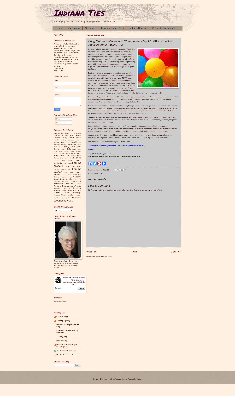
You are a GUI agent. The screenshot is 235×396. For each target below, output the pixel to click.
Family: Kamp (64, 155)
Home (60, 28)
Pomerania (57, 186)
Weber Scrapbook (63, 198)
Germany (77, 177)
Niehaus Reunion (138, 28)
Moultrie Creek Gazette (65, 355)
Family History (75, 138)
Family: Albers (69, 147)
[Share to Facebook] (122, 170)
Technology (77, 193)
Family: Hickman (59, 153)
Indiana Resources (60, 179)
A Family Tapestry (63, 321)
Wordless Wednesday (67, 199)
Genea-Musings (62, 317)
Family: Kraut (69, 158)
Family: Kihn (58, 158)
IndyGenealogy (62, 341)
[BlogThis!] (117, 170)
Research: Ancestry (62, 188)
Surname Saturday (62, 193)
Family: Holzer (70, 153)
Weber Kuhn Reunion (163, 28)
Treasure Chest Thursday (63, 195)
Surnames (90, 28)
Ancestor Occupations (61, 133)
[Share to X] (119, 170)
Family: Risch (70, 166)
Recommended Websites (71, 186)
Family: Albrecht (58, 147)
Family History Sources (64, 140)
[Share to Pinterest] (124, 170)
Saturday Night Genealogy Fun (67, 190)
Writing (71, 201)
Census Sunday (75, 133)
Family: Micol (67, 163)
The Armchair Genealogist (66, 351)
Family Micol (70, 142)
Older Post (176, 252)
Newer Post (91, 252)
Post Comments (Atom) (104, 257)
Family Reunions (74, 144)
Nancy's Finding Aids (112, 28)
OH (63, 181)
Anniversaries (98, 173)
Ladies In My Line (74, 179)
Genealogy (74, 28)
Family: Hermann (75, 151)
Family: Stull (66, 169)
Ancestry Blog (61, 337)
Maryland (57, 181)
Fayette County (67, 174)
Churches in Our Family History (67, 135)
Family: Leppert (67, 160)
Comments (61, 123)
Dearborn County (60, 137)
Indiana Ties (79, 12)
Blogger (139, 379)
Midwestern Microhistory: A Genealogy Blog (66, 346)
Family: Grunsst (64, 151)
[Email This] (115, 170)
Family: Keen (76, 156)
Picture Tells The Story (72, 184)
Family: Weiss (68, 172)
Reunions (77, 188)
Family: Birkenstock (68, 149)
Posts (59, 119)
